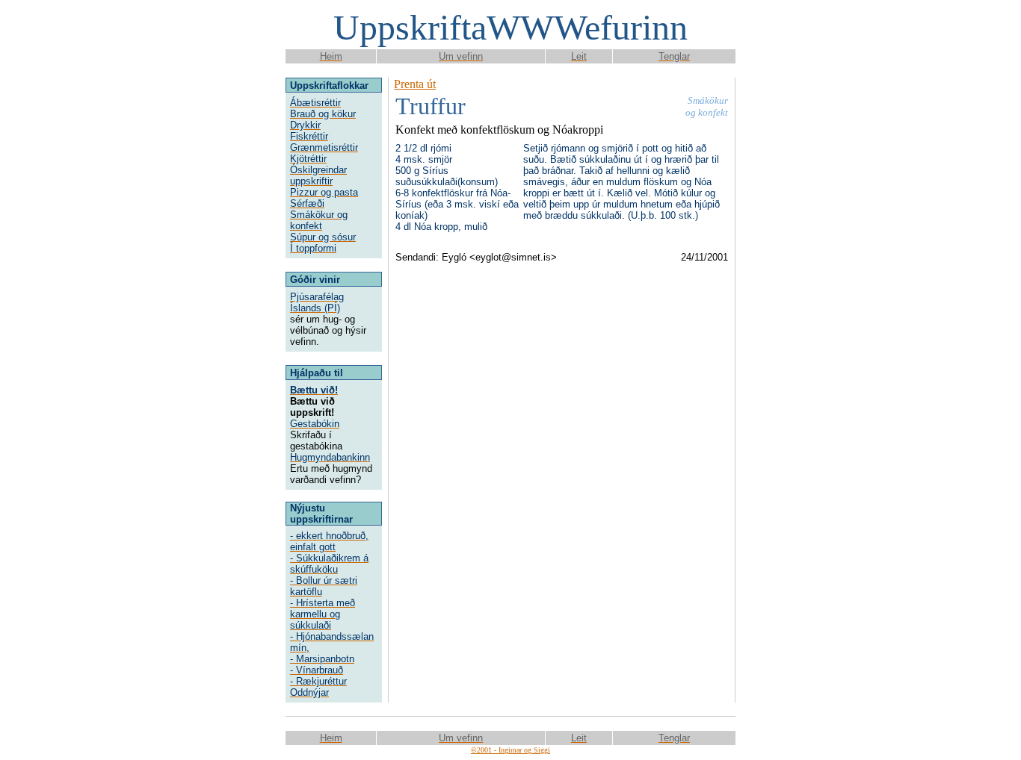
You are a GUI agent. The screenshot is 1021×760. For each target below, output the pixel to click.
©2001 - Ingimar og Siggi (510, 750)
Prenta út (415, 84)
